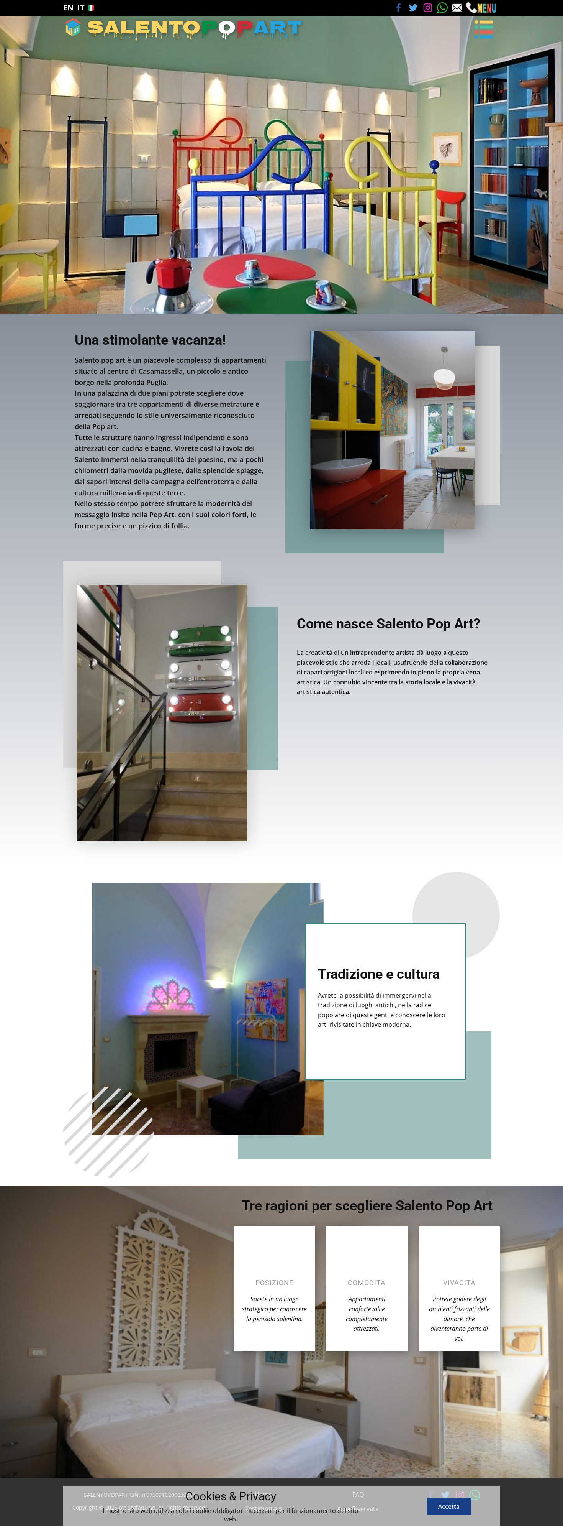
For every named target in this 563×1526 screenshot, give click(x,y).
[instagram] (427, 7)
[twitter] (413, 7)
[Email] (457, 7)
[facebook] (398, 7)
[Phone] (471, 7)
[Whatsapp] (442, 7)
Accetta (449, 1506)
